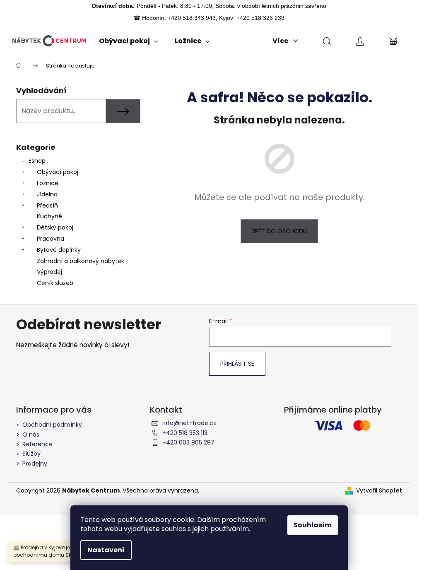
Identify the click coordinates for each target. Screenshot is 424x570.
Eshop (37, 161)
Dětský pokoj (55, 227)
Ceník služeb (55, 283)
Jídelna (47, 194)
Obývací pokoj (57, 172)
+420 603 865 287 (188, 442)
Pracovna (50, 238)
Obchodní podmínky (52, 424)
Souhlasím (313, 525)
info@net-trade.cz (189, 423)
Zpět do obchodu (279, 231)
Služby (31, 453)
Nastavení (106, 550)
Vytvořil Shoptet (379, 491)
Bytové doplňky (59, 250)
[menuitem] (128, 41)
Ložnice (47, 183)
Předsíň (47, 205)
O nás (30, 434)
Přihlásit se (237, 364)
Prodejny (34, 463)
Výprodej (49, 272)
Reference (37, 444)
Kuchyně (49, 216)
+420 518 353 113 (184, 433)
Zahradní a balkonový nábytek (80, 261)
